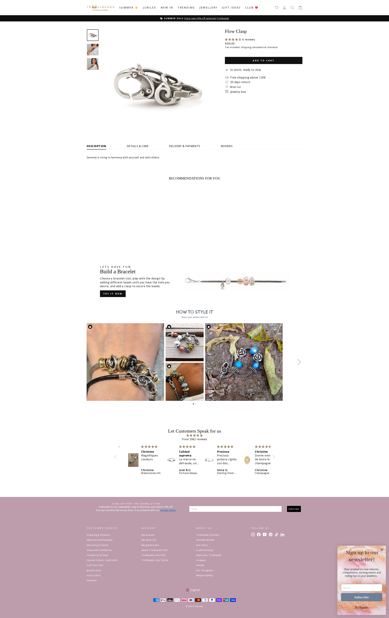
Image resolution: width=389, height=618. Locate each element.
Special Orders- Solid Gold (102, 560)
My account (148, 534)
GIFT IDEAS (231, 7)
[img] (194, 435)
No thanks (362, 607)
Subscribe (294, 508)
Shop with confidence (99, 550)
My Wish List (148, 539)
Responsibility (204, 575)
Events (200, 565)
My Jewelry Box (150, 545)
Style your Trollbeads (208, 555)
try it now (112, 293)
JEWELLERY (209, 7)
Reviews (226, 146)
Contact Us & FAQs (97, 555)
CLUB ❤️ (251, 7)
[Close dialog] (382, 549)
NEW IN (167, 7)
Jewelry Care (94, 570)
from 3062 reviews (194, 439)
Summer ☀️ (128, 7)
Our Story (202, 545)
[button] (233, 39)
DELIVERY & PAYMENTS (184, 146)
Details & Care (137, 146)
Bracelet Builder (205, 539)
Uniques (201, 560)
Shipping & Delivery (98, 534)
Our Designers (204, 570)
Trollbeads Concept (207, 534)
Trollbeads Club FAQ (153, 555)
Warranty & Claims (97, 545)
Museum (92, 580)
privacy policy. (168, 510)
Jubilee (149, 7)
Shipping (246, 47)
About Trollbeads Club (154, 550)
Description (96, 146)
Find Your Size (95, 565)
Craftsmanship (204, 550)
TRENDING (186, 7)
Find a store (93, 575)
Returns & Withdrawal (99, 539)
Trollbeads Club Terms (154, 560)
